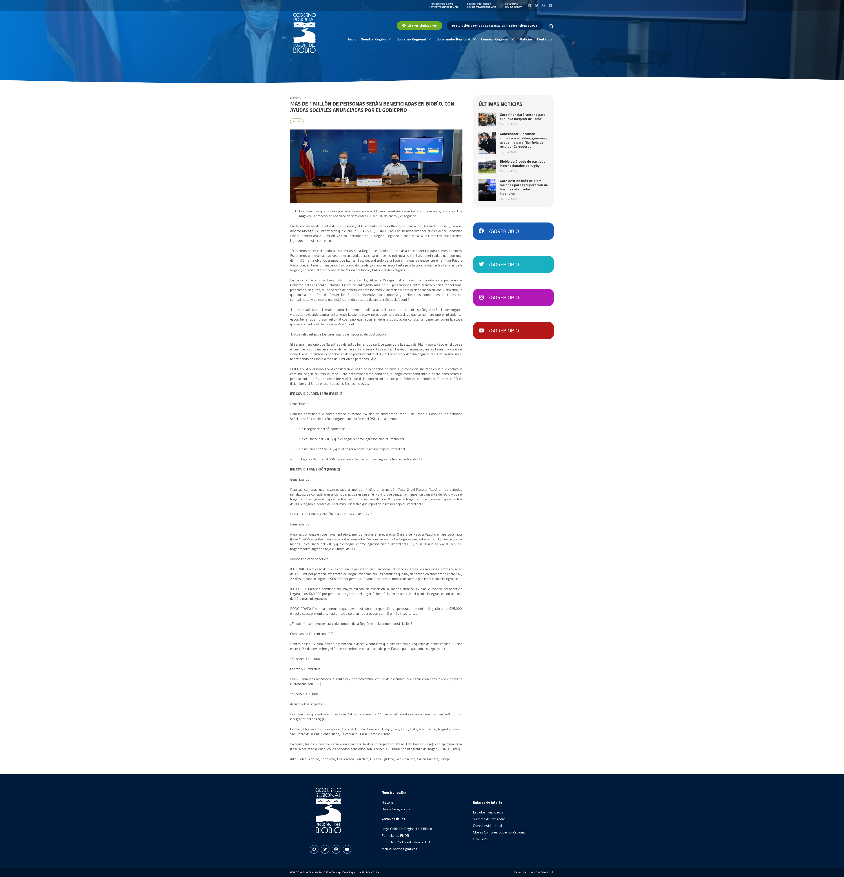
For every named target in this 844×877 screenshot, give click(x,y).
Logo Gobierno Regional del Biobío (407, 828)
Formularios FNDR (395, 835)
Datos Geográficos (396, 809)
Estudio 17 (547, 872)
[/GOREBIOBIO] (483, 231)
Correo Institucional (487, 825)
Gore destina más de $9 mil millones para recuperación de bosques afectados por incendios (524, 187)
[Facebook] (530, 5)
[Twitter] (537, 5)
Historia (387, 802)
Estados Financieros (488, 812)
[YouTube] (551, 5)
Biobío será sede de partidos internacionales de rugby (522, 163)
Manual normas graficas (399, 848)
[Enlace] (442, 5)
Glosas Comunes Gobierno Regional (499, 832)
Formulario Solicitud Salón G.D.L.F (406, 842)
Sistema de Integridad (489, 819)
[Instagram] (544, 5)
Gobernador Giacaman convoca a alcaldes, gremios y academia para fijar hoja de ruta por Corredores (524, 140)
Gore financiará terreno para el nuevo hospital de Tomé (523, 116)
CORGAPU (480, 839)
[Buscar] (551, 26)
